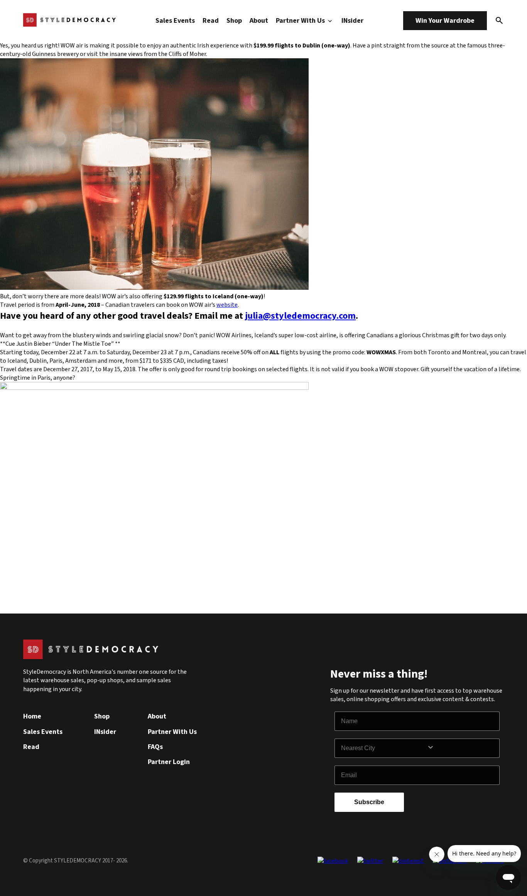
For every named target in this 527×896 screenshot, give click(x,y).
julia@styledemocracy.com (300, 316)
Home (32, 716)
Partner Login (169, 762)
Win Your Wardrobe (445, 20)
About (259, 20)
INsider (352, 20)
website (227, 305)
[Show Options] (461, 748)
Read (211, 20)
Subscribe (369, 802)
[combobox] (384, 748)
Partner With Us (301, 20)
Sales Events (175, 20)
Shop (234, 20)
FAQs (155, 747)
